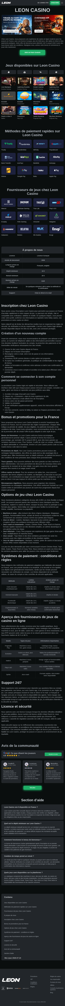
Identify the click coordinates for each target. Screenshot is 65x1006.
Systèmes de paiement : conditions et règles (19, 932)
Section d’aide (9, 953)
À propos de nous (10, 915)
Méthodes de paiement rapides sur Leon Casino (20, 907)
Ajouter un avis (53, 754)
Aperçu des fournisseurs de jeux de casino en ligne (21, 936)
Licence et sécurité (10, 945)
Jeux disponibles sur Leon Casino (15, 903)
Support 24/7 (8, 941)
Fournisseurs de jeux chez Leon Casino (17, 911)
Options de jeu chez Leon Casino (15, 928)
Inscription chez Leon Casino (14, 919)
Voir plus (32, 787)
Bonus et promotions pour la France (16, 924)
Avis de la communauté (12, 949)
